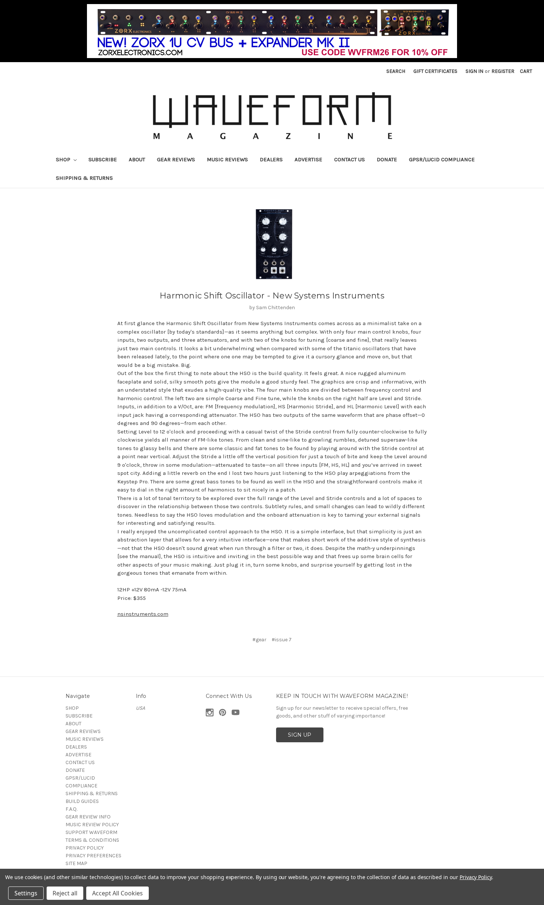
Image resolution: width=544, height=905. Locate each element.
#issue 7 (282, 639)
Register (502, 71)
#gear (259, 639)
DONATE (387, 159)
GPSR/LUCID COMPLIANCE (442, 159)
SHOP (64, 159)
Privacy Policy (476, 877)
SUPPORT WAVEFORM (91, 832)
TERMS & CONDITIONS (92, 840)
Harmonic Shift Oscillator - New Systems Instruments (272, 296)
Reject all (65, 893)
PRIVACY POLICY (85, 848)
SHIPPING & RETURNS (84, 178)
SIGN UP (299, 735)
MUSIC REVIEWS (227, 159)
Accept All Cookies (117, 893)
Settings (25, 893)
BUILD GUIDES (82, 801)
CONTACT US (349, 159)
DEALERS (271, 159)
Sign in (474, 71)
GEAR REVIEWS (176, 159)
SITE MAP (76, 863)
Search (395, 71)
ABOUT (137, 159)
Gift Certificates (435, 71)
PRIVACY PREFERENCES (93, 855)
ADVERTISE (308, 159)
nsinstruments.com (142, 614)
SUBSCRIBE (102, 159)
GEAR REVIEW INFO (88, 817)
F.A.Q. (71, 809)
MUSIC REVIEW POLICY (92, 824)
